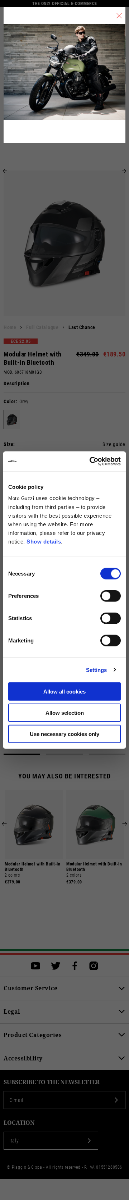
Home (10, 327)
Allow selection (65, 712)
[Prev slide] (5, 171)
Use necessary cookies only (64, 734)
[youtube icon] (35, 966)
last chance (81, 327)
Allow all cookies (64, 691)
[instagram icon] (94, 966)
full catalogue (42, 327)
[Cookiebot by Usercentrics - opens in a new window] (91, 461)
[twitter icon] (56, 966)
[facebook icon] (74, 966)
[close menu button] (119, 15)
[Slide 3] (107, 754)
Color (10, 401)
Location (19, 1123)
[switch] (110, 596)
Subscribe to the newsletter (52, 1082)
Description (17, 383)
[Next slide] (124, 171)
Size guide (113, 444)
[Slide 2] (64, 754)
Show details (44, 541)
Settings (96, 670)
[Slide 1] (22, 754)
